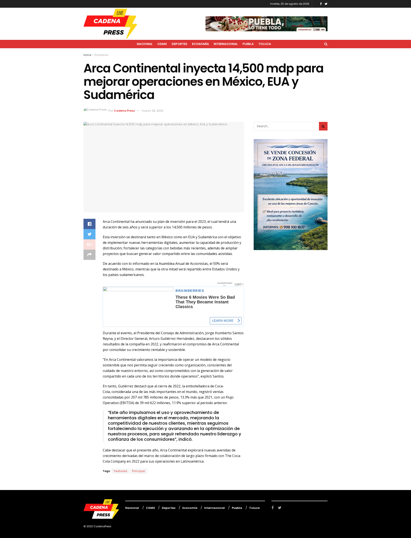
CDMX (162, 44)
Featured (120, 471)
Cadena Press (124, 111)
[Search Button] (323, 126)
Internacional (226, 44)
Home (87, 55)
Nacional (145, 44)
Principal (138, 471)
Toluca (264, 44)
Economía (200, 44)
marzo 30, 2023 (152, 111)
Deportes (179, 44)
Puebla (248, 44)
